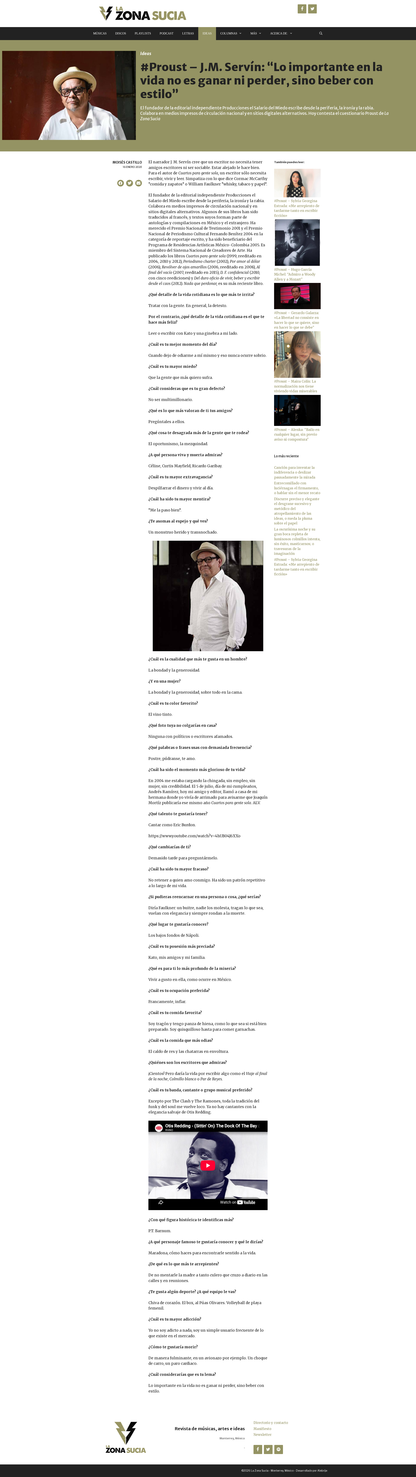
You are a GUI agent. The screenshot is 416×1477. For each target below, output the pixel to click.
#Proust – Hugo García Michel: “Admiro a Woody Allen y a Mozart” (294, 274)
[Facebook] (302, 8)
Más (253, 33)
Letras (188, 33)
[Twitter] (312, 8)
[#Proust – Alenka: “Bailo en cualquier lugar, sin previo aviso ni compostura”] (297, 425)
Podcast (167, 33)
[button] (120, 183)
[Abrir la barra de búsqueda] (321, 33)
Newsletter (262, 1435)
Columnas (228, 33)
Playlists (143, 33)
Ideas (207, 33)
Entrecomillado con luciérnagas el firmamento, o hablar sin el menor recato (297, 488)
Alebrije (322, 1470)
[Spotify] (278, 1449)
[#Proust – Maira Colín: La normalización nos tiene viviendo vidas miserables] (297, 377)
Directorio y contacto (271, 1423)
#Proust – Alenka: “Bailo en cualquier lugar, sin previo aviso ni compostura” (296, 434)
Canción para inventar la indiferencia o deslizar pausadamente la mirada (294, 472)
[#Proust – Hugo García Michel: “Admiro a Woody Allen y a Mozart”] (297, 265)
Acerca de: (279, 33)
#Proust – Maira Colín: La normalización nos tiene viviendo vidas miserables (295, 386)
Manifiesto (262, 1429)
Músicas (100, 33)
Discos (120, 33)
